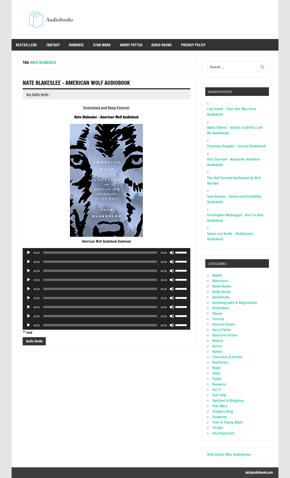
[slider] (181, 252)
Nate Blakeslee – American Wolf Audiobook (76, 83)
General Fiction (223, 324)
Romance (76, 44)
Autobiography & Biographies (234, 302)
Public (217, 378)
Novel (216, 367)
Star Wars (102, 44)
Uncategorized (223, 433)
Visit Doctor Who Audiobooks (229, 454)
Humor (217, 351)
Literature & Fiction (227, 356)
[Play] (28, 252)
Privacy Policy (193, 44)
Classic (217, 313)
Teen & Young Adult (227, 422)
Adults (217, 275)
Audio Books (161, 44)
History (217, 340)
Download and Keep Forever (106, 107)
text (29, 332)
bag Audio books (37, 94)
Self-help (219, 395)
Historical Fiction (225, 335)
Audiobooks (221, 297)
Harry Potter (131, 44)
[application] (106, 252)
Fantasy (53, 44)
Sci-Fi (216, 389)
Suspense (219, 416)
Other (216, 373)
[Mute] (171, 252)
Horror (217, 346)
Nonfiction (220, 362)
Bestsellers (26, 44)
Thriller (217, 427)
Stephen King (222, 411)
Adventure (220, 280)
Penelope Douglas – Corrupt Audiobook (236, 146)
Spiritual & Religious (228, 400)
